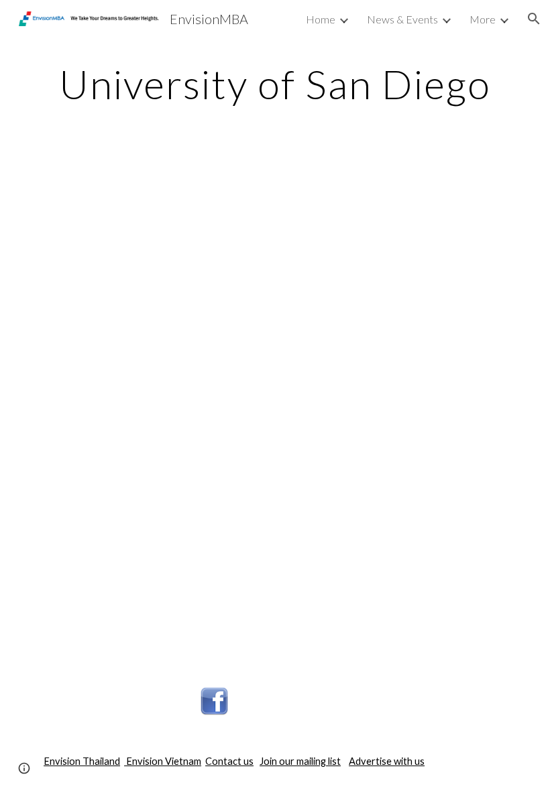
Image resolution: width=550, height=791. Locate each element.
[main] (275, 83)
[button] (534, 19)
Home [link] (320, 19)
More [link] (483, 19)
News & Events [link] (402, 19)
